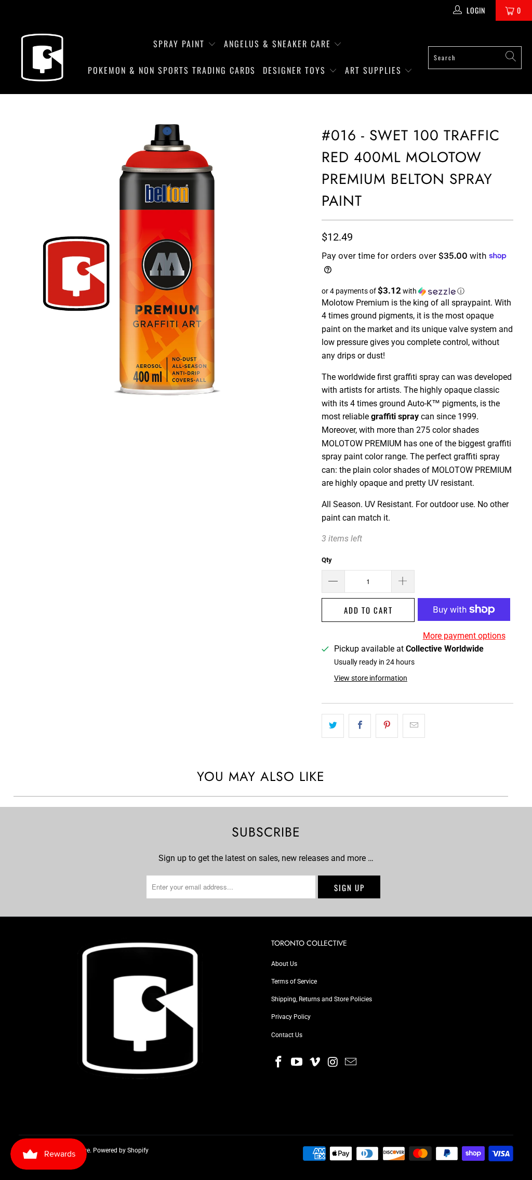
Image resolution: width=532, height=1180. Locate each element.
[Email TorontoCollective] (351, 1062)
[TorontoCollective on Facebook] (279, 1062)
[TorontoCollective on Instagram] (333, 1062)
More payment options (464, 636)
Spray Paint (180, 43)
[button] (417, 291)
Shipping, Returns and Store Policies (321, 999)
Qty (327, 560)
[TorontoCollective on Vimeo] (315, 1062)
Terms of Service (294, 981)
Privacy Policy (291, 1016)
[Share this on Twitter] (333, 726)
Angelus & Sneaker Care (277, 43)
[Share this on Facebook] (360, 726)
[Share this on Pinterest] (387, 726)
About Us (284, 963)
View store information (370, 678)
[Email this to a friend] (414, 726)
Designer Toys (296, 70)
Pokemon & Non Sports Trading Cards (172, 70)
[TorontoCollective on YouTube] (297, 1062)
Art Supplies (375, 70)
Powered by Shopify (121, 1150)
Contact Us (286, 1035)
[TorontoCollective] (41, 57)
